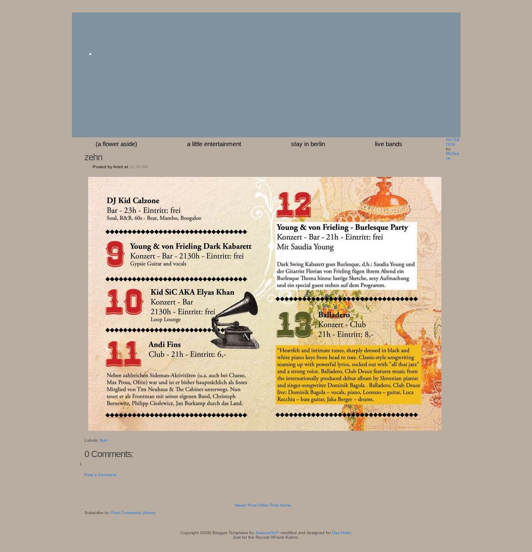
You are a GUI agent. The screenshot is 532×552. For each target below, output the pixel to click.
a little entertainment (214, 143)
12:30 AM (138, 166)
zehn (93, 157)
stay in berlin (308, 143)
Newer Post (246, 505)
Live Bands (388, 143)
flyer (104, 440)
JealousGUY (267, 532)
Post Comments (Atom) (133, 512)
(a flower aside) (116, 143)
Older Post (268, 505)
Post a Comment (100, 474)
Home (285, 505)
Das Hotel (341, 532)
